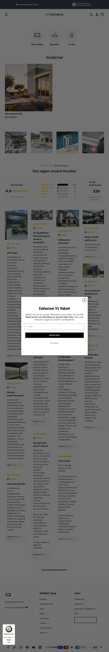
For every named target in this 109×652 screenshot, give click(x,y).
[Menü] (13, 625)
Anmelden (54, 335)
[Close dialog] (84, 300)
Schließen (54, 343)
